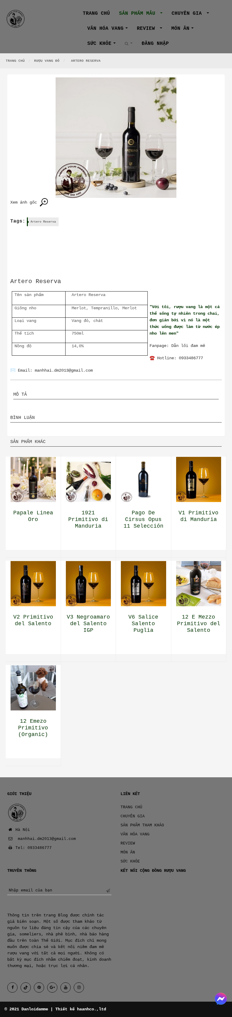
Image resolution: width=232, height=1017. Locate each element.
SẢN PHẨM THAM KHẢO (142, 825)
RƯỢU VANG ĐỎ (47, 61)
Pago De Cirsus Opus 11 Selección (143, 519)
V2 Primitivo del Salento (33, 620)
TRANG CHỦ (131, 807)
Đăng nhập (155, 43)
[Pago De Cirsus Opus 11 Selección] (143, 479)
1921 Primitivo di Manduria (88, 519)
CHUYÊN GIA (193, 15)
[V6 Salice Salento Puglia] (143, 583)
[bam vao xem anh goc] (116, 137)
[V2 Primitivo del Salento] (33, 583)
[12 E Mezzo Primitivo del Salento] (198, 583)
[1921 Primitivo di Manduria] (88, 479)
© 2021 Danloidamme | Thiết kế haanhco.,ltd (55, 1009)
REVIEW (152, 30)
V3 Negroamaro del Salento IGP (88, 623)
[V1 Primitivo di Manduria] (198, 479)
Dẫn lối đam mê (188, 345)
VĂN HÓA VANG (109, 30)
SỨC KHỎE (103, 45)
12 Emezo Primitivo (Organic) (33, 728)
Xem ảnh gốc (24, 202)
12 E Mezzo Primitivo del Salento (198, 623)
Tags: (17, 221)
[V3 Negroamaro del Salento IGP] (88, 583)
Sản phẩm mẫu (143, 15)
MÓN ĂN (184, 30)
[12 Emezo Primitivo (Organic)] (33, 687)
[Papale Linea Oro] (33, 479)
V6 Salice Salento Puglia (143, 623)
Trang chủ (96, 13)
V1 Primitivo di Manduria (198, 516)
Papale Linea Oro (33, 516)
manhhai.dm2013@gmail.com (64, 370)
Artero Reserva (43, 221)
